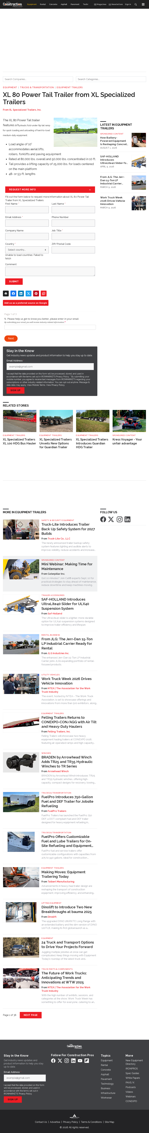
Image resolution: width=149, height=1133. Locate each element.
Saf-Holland (55, 613)
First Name (12, 204)
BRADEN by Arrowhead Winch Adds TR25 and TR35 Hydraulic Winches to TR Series (67, 761)
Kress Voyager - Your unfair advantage (127, 441)
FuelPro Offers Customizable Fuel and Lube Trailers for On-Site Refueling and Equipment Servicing (66, 841)
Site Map (109, 1122)
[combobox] (38, 79)
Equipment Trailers (70, 87)
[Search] (136, 4)
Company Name (14, 230)
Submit (14, 281)
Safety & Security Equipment (57, 520)
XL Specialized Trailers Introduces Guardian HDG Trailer (92, 443)
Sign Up (15, 390)
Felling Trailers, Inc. (59, 731)
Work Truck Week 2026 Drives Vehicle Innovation (112, 201)
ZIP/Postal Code (61, 244)
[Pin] (36, 293)
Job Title (57, 230)
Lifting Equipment (51, 903)
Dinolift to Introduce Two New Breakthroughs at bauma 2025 (66, 909)
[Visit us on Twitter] (111, 519)
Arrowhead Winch (58, 771)
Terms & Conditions (91, 1122)
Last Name (59, 204)
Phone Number (60, 217)
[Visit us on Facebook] (103, 519)
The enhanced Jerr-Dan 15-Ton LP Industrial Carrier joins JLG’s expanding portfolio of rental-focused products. (68, 661)
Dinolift (52, 916)
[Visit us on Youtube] (80, 1060)
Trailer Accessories (52, 595)
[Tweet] (28, 293)
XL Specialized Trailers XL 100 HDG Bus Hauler (19, 441)
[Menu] (143, 4)
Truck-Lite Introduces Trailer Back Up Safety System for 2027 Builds (68, 529)
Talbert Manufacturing (61, 881)
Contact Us (41, 1122)
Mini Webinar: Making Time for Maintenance (66, 566)
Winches (46, 753)
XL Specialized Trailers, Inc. (25, 109)
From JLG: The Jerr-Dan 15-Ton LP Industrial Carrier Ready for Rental (112, 180)
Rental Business (50, 635)
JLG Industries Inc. (58, 653)
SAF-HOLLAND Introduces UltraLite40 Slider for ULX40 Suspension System (113, 160)
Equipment (10, 87)
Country (10, 244)
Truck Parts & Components (56, 969)
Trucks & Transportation (37, 87)
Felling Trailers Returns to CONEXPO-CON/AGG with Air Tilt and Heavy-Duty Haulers (68, 722)
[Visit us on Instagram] (120, 519)
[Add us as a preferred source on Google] (44, 293)
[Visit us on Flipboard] (87, 1060)
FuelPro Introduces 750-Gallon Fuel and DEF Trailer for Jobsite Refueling (67, 801)
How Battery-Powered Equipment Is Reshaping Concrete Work (114, 141)
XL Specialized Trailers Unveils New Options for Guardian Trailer (55, 443)
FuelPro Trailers (57, 811)
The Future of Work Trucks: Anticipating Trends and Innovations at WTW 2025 (64, 977)
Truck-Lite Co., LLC (59, 538)
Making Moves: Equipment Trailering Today (63, 874)
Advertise (55, 1122)
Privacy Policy (58, 385)
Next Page (31, 1015)
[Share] (13, 293)
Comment (11, 264)
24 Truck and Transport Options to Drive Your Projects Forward (67, 944)
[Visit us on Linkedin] (127, 519)
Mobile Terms (38, 385)
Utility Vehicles (50, 675)
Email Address (14, 217)
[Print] (6, 293)
